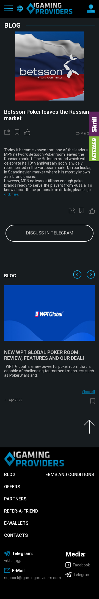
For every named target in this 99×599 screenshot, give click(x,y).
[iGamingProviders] (49, 8)
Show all (88, 392)
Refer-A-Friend (21, 511)
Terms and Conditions (68, 474)
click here (11, 194)
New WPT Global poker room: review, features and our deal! (44, 355)
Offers (12, 486)
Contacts (16, 535)
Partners (15, 499)
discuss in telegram (49, 233)
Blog (9, 474)
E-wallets (16, 523)
